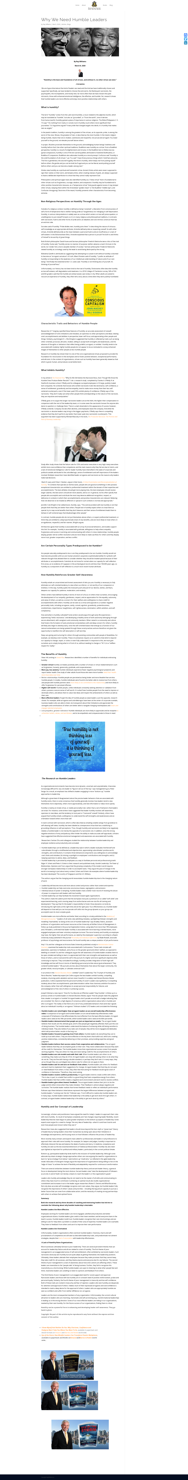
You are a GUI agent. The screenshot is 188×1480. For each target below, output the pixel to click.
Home (77, 5)
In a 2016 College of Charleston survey (93, 271)
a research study (80, 380)
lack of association (66, 1238)
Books (105, 5)
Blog (111, 5)
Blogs (69, 24)
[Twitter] (186, 39)
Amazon (58, 1333)
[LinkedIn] (186, 43)
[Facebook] (186, 35)
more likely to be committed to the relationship (87, 683)
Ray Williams (47, 24)
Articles (64, 24)
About (84, 5)
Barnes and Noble (71, 1333)
